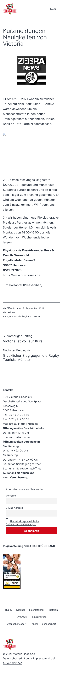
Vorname (11, 495)
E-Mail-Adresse (14, 507)
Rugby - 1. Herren (31, 316)
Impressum (40, 658)
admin (11, 312)
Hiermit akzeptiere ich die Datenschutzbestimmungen (22, 523)
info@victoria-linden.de (23, 423)
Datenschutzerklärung (16, 658)
